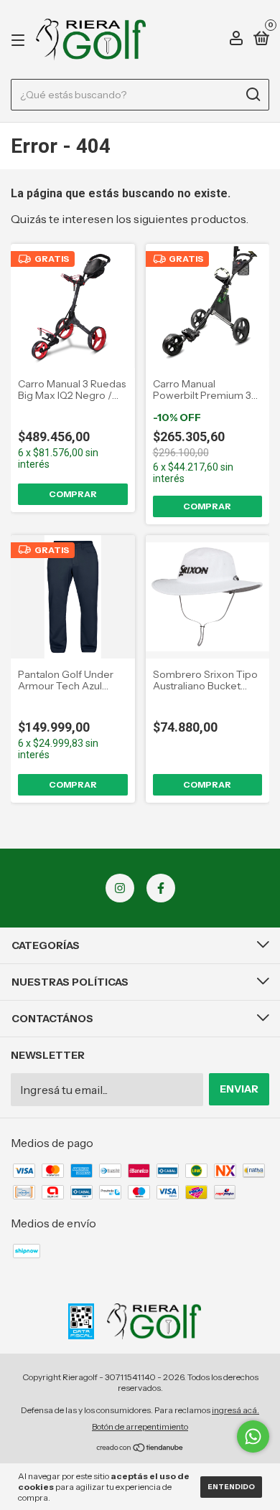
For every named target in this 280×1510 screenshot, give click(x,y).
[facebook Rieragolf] (160, 888)
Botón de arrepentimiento (140, 1426)
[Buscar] (252, 95)
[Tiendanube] (140, 1448)
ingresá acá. (235, 1410)
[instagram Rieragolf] (120, 888)
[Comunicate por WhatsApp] (253, 1436)
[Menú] (20, 39)
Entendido (231, 1486)
